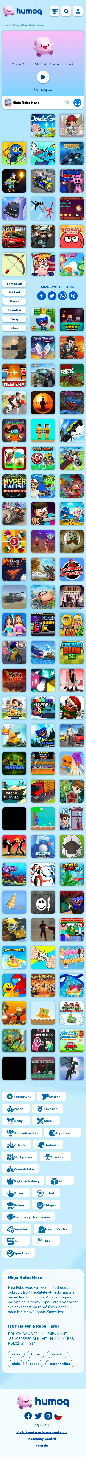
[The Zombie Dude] (72, 791)
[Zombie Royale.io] (43, 486)
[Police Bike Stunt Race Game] (43, 181)
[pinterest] (73, 296)
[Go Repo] (43, 236)
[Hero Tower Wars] (72, 818)
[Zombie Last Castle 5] (14, 541)
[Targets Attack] (14, 264)
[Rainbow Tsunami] (43, 707)
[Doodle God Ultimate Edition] (43, 125)
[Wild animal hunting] (43, 569)
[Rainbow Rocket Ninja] (14, 153)
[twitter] (52, 296)
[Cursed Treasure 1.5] (43, 347)
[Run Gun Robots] (14, 1013)
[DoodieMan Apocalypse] (72, 569)
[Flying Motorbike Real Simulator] (72, 458)
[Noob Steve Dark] (43, 1068)
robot (34, 1364)
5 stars (67, 102)
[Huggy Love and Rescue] (72, 181)
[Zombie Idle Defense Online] (72, 486)
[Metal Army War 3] (72, 513)
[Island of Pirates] (14, 791)
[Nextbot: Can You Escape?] (43, 902)
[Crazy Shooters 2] (43, 929)
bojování (57, 1354)
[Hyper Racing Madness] (14, 486)
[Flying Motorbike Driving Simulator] (14, 402)
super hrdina (59, 1364)
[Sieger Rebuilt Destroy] (72, 597)
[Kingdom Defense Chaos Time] (43, 985)
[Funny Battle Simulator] (43, 874)
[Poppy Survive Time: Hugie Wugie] (72, 402)
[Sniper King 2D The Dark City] (43, 402)
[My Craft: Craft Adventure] (43, 513)
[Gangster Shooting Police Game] (72, 735)
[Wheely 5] (72, 1040)
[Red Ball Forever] (72, 236)
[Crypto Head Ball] (43, 763)
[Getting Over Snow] (14, 1068)
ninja (16, 1364)
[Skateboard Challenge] (72, 125)
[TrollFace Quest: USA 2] (43, 264)
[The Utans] (72, 846)
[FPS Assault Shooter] (14, 818)
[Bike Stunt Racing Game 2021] (14, 513)
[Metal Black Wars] (72, 347)
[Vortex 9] (43, 541)
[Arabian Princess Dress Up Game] (14, 624)
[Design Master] (14, 902)
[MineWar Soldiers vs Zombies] (14, 763)
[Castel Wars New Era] (14, 375)
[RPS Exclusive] (43, 957)
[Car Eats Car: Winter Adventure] (43, 652)
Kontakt (42, 1445)
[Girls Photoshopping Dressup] (72, 957)
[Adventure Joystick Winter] (43, 1013)
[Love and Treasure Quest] (14, 458)
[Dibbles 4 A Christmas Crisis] (72, 707)
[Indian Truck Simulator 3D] (43, 791)
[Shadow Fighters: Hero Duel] (14, 846)
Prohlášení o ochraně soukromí (41, 1432)
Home (6, 25)
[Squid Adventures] (43, 1040)
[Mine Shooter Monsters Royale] (72, 902)
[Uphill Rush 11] (14, 957)
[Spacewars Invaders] (72, 153)
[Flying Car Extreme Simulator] (43, 597)
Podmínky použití (42, 1439)
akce (15, 25)
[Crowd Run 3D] (72, 652)
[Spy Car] (14, 236)
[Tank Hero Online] (14, 735)
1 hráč (36, 1354)
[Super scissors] (72, 763)
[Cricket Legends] (14, 707)
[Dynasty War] (14, 680)
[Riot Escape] (14, 985)
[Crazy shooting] (43, 680)
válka (16, 1354)
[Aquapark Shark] (72, 985)
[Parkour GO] (72, 680)
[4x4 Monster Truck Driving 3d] (43, 375)
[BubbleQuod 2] (72, 541)
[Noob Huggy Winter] (43, 818)
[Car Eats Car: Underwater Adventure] (14, 874)
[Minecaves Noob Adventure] (72, 319)
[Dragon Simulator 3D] (72, 1068)
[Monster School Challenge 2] (72, 929)
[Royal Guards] (14, 1040)
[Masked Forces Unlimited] (14, 347)
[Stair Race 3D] (72, 874)
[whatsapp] (62, 296)
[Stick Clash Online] (43, 153)
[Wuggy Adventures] (43, 319)
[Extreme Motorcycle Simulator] (14, 652)
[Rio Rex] (72, 375)
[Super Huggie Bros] (43, 735)
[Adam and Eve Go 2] (72, 624)
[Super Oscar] (72, 264)
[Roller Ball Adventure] (72, 208)
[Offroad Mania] (14, 929)
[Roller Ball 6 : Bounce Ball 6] (43, 458)
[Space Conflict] (14, 569)
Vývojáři (42, 1425)
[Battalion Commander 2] (72, 1013)
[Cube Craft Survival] (14, 181)
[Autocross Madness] (72, 430)
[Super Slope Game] (43, 846)
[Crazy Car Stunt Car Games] (14, 208)
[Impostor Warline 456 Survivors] (14, 430)
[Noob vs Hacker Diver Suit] (43, 430)
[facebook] (41, 296)
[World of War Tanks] (14, 597)
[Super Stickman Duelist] (43, 208)
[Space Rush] (43, 624)
